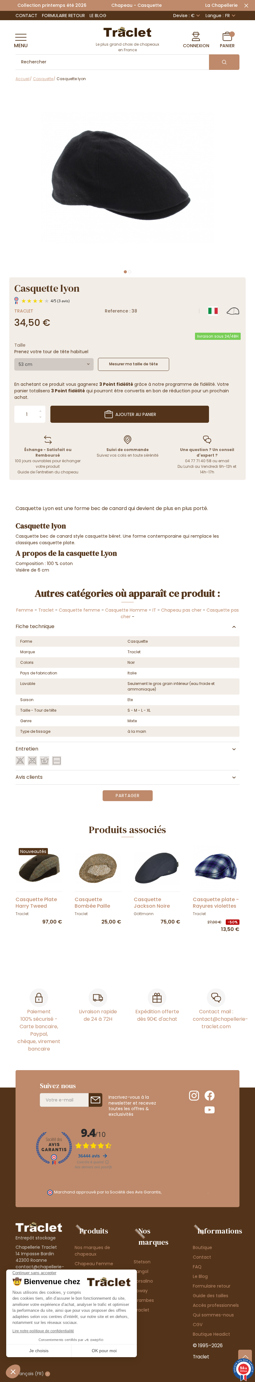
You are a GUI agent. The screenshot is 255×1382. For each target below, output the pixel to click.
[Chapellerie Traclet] (127, 31)
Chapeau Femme (94, 1264)
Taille (20, 345)
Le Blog (98, 15)
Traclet (23, 311)
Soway (141, 1291)
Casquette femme (79, 610)
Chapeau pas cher (181, 610)
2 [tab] (129, 271)
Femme (24, 610)
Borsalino (143, 1281)
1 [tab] (125, 271)
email (223, 460)
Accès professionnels (216, 1305)
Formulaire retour (63, 15)
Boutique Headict (211, 1334)
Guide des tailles (210, 1296)
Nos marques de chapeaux (92, 1250)
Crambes (144, 1300)
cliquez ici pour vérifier (184, 1192)
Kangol (141, 1271)
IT (154, 610)
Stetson (142, 1262)
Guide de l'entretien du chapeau (47, 472)
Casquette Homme (126, 610)
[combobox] (54, 364)
